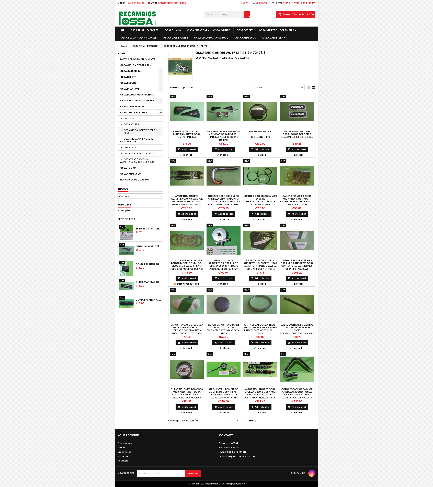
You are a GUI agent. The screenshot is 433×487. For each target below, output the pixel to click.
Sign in (286, 2)
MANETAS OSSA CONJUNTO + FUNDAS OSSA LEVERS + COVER (223, 134)
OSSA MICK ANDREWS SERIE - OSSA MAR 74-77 (137, 140)
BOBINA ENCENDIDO (260, 131)
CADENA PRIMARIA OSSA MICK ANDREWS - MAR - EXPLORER (297, 198)
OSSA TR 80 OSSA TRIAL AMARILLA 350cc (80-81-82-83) (137, 161)
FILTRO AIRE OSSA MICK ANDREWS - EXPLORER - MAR (260, 262)
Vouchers (123, 460)
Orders (121, 447)
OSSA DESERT (245, 30)
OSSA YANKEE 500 (245, 37)
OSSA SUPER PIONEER (175, 37)
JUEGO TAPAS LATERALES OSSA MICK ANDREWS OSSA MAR (297, 263)
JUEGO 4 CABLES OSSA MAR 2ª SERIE (260, 197)
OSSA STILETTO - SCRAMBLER (276, 30)
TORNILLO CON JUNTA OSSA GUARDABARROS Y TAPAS (149, 228)
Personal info (125, 443)
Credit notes (124, 452)
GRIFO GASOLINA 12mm (149, 246)
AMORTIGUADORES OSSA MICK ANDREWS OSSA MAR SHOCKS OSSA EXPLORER (260, 391)
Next (253, 420)
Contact (226, 435)
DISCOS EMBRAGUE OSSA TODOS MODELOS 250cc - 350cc (187, 263)
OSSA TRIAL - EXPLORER (144, 30)
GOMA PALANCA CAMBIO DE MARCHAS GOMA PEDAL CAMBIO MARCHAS (149, 264)
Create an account (304, 2)
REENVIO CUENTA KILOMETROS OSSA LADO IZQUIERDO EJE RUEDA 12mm (223, 263)
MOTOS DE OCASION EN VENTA (137, 59)
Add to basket (187, 149)
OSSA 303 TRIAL (132, 124)
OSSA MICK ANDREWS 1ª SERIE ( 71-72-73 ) (138, 132)
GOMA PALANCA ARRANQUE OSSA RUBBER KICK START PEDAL (149, 299)
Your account (129, 435)
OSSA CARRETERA (272, 37)
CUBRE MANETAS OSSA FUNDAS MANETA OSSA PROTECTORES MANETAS (149, 282)
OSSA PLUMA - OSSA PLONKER (139, 37)
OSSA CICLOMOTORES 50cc (211, 37)
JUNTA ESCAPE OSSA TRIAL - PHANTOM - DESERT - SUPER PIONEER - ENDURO (260, 327)
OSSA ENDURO (221, 30)
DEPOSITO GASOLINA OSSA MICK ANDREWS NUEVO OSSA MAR (186, 327)
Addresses (124, 456)
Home (121, 53)
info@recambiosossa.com (172, 2)
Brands (123, 189)
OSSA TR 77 (130, 147)
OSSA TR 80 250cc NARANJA (139, 153)
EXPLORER (129, 118)
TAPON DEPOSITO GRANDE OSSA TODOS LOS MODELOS (223, 327)
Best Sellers (126, 219)
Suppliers (124, 204)
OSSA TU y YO (173, 30)
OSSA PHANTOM (197, 30)
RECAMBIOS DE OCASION (134, 179)
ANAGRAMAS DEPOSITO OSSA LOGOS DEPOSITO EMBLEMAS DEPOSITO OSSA (297, 134)
